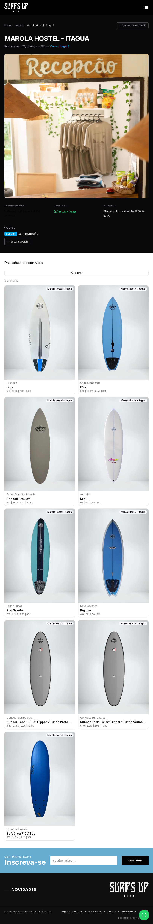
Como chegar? (59, 46)
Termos (111, 911)
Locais (19, 25)
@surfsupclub (17, 241)
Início (7, 25)
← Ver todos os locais (132, 25)
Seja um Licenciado (72, 911)
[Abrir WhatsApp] (143, 914)
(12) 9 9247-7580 (65, 211)
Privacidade (95, 911)
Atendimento (129, 911)
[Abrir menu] (146, 7)
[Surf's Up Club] (16, 7)
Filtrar (78, 272)
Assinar (135, 860)
